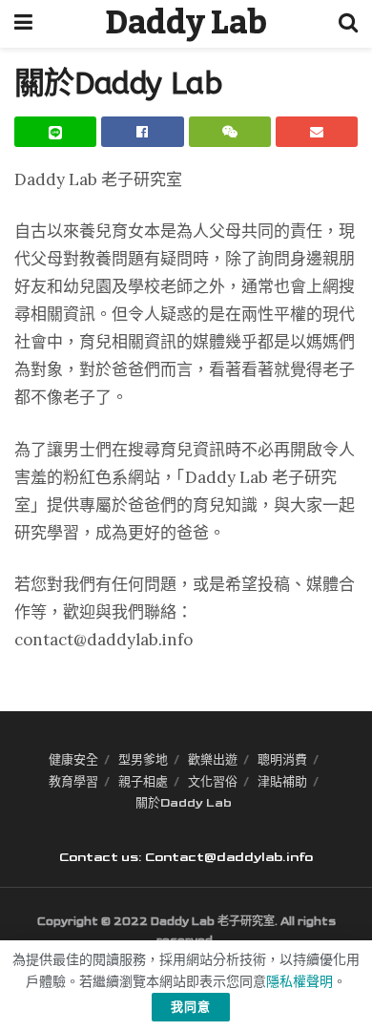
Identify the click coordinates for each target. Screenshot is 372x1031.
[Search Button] (348, 24)
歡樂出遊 (213, 760)
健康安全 (73, 760)
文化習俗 (213, 781)
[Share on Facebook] (142, 131)
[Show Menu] (23, 24)
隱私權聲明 (299, 982)
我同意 (191, 1007)
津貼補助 (282, 781)
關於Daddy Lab (183, 802)
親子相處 (143, 781)
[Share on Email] (317, 131)
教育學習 (73, 781)
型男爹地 (143, 760)
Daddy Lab (186, 24)
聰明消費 (282, 760)
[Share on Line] (55, 131)
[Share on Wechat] (230, 131)
